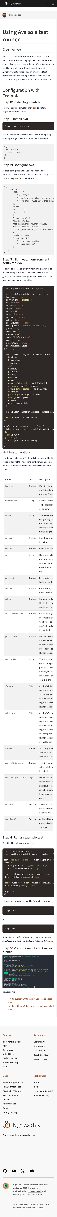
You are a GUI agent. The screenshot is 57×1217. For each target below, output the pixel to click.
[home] (13, 3)
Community (39, 1041)
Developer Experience (8, 1052)
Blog (36, 1086)
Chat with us (40, 1050)
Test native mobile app (12, 1043)
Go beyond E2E (10, 1058)
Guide (6, 1108)
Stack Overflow (41, 1054)
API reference (9, 1103)
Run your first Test (12, 1086)
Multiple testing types (10, 1064)
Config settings (10, 1112)
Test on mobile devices (10, 1097)
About (37, 1082)
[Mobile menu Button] (52, 3)
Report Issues (40, 1059)
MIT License (37, 1207)
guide (15, 107)
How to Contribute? (43, 1091)
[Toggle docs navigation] (4, 15)
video (33, 107)
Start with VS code (12, 1091)
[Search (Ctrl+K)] (47, 3)
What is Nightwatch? (13, 1082)
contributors (37, 1194)
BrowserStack (35, 1191)
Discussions (39, 1046)
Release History (41, 1095)
